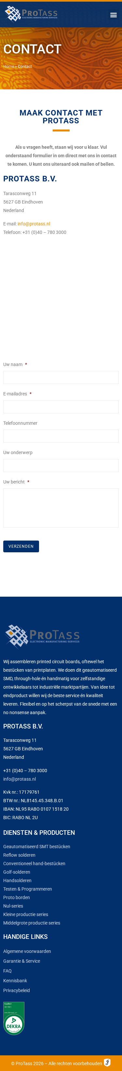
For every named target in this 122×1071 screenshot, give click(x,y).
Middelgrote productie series (31, 923)
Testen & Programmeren (27, 889)
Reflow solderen (19, 855)
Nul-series (13, 906)
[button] (113, 14)
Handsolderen (17, 880)
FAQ (7, 970)
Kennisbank (15, 980)
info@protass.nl (34, 223)
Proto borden (16, 897)
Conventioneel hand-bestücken (34, 863)
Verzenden (21, 546)
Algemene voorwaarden (27, 951)
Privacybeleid (16, 990)
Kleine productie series (25, 914)
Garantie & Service (21, 961)
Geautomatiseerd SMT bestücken (36, 846)
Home (8, 66)
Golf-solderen (16, 872)
